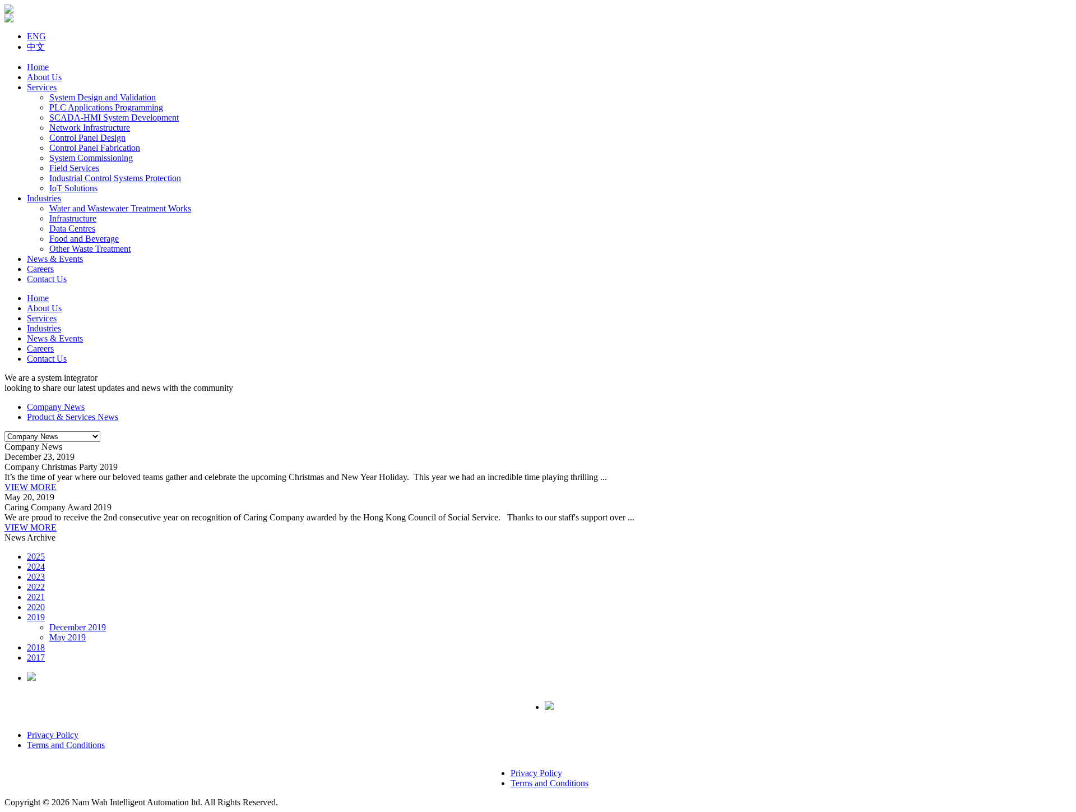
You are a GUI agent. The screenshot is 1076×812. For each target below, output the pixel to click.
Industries (44, 198)
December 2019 (77, 627)
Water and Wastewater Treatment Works (120, 208)
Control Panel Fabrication (94, 148)
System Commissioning (91, 158)
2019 (36, 617)
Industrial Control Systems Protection (115, 178)
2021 (36, 597)
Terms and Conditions (66, 745)
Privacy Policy (52, 735)
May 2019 (67, 637)
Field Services (74, 168)
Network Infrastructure (89, 127)
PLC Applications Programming (106, 107)
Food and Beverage (84, 238)
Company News (56, 407)
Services (42, 87)
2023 (36, 577)
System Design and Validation (102, 97)
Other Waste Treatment (90, 248)
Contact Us (47, 279)
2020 (36, 607)
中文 (36, 47)
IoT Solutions (73, 188)
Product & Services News (72, 417)
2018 (36, 647)
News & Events (55, 259)
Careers (40, 269)
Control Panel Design (87, 137)
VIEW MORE (30, 487)
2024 (36, 566)
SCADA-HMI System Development (114, 117)
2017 (36, 657)
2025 (36, 556)
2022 (36, 587)
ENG (36, 36)
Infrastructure (72, 218)
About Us (44, 77)
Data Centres (72, 228)
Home (38, 67)
